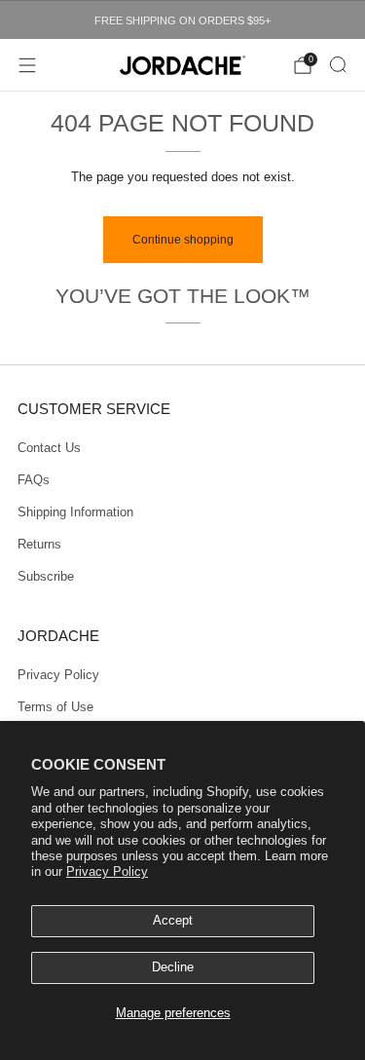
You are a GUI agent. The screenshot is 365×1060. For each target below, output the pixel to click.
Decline (173, 967)
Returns (39, 544)
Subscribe (46, 577)
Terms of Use (55, 707)
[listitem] (182, 20)
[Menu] (27, 65)
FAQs (34, 480)
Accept (173, 921)
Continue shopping (183, 239)
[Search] (337, 64)
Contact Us (49, 448)
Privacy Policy (107, 872)
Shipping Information (75, 512)
